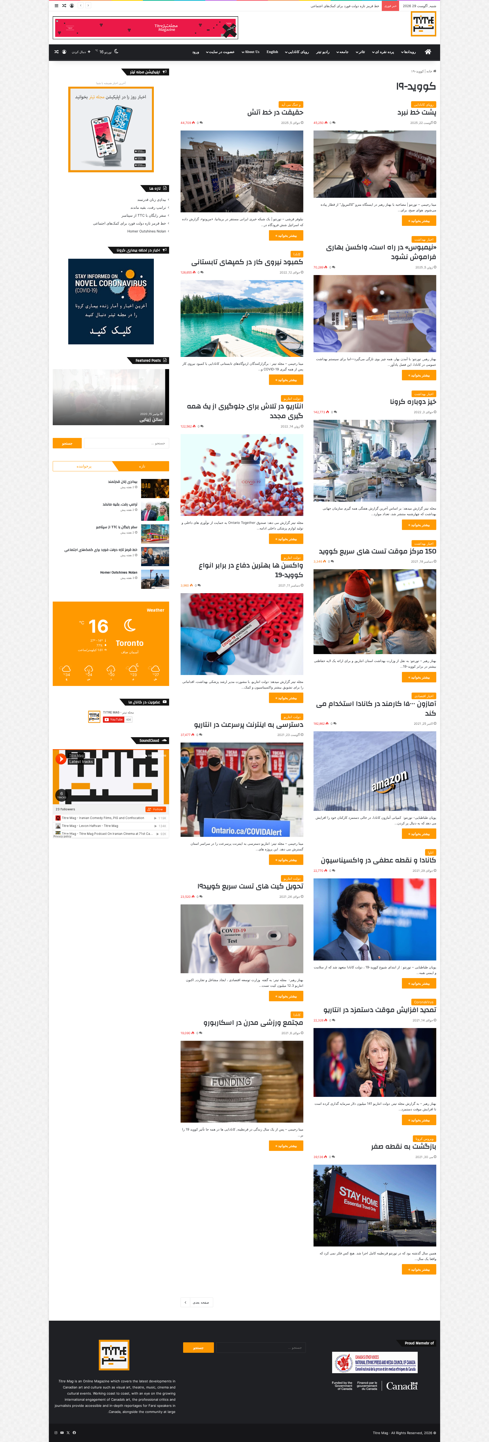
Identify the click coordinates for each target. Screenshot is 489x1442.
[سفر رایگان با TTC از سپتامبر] (155, 533)
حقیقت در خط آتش (275, 112)
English (272, 52)
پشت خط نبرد (417, 112)
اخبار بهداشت (423, 239)
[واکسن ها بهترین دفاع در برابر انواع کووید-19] (242, 634)
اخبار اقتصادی (423, 696)
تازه (142, 466)
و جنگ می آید (291, 104)
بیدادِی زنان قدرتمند (151, 200)
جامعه (344, 52)
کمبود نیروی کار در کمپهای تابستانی (247, 262)
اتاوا (430, 852)
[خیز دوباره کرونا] (375, 461)
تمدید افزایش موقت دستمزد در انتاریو (379, 1010)
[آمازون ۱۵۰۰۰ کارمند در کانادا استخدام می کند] (375, 771)
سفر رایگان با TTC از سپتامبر (143, 215)
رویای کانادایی (298, 52)
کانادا (297, 254)
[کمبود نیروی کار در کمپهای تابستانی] (242, 318)
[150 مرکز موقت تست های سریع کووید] (375, 611)
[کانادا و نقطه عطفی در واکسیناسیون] (375, 919)
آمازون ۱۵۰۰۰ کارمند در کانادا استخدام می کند (376, 708)
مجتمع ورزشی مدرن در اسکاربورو (253, 1022)
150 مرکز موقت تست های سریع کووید (377, 551)
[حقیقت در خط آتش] (242, 171)
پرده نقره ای (384, 52)
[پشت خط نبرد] (375, 164)
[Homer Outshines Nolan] (155, 579)
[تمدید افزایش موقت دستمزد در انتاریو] (375, 1062)
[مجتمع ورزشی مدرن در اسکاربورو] (242, 1082)
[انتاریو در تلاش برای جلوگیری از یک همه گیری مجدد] (242, 475)
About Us (252, 52)
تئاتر (362, 52)
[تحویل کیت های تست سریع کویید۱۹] (242, 938)
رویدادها (410, 52)
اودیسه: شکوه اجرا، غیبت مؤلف (356, 6)
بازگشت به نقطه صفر (403, 1146)
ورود (195, 52)
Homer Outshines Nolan (146, 231)
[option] (111, 397)
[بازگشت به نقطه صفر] (375, 1205)
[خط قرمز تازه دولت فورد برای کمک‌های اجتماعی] (155, 556)
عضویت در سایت (222, 52)
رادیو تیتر (323, 52)
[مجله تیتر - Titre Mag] (423, 23)
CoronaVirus (423, 1002)
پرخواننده (84, 466)
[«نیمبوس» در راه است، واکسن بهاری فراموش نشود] (375, 313)
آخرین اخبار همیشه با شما (111, 83)
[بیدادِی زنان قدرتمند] (155, 488)
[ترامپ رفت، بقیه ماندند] (155, 511)
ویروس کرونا (424, 1139)
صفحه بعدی (201, 1302)
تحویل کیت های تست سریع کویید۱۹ (250, 886)
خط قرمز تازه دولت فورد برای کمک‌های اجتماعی (129, 223)
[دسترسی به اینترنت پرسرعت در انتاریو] (242, 790)
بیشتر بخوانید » (419, 220)
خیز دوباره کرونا (413, 401)
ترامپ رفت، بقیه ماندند (148, 207)
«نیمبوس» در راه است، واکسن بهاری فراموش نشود (381, 252)
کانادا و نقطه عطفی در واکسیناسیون (378, 860)
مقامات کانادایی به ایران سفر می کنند (127, 419)
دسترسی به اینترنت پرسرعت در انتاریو (248, 724)
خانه (429, 71)
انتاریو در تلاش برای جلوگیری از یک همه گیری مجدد (245, 411)
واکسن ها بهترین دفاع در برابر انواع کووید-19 (251, 570)
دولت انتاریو (292, 398)
